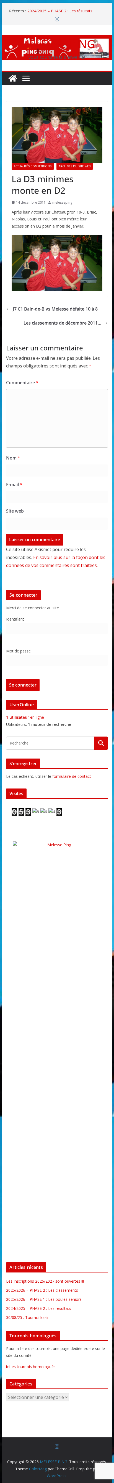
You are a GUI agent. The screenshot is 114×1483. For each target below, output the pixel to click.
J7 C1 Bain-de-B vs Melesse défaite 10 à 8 (55, 309)
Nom (13, 458)
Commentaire (22, 383)
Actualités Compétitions (32, 166)
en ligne (25, 717)
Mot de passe (18, 651)
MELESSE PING (57, 43)
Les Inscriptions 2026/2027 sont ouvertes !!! (45, 1281)
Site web (15, 511)
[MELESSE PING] (12, 78)
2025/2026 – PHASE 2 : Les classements (42, 1290)
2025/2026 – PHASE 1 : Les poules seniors (44, 1299)
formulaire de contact (71, 776)
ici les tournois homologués (31, 1366)
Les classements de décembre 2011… (62, 323)
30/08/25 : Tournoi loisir (27, 1317)
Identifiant (15, 619)
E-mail (14, 485)
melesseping (62, 202)
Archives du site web (74, 166)
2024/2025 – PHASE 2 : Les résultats (59, 10)
